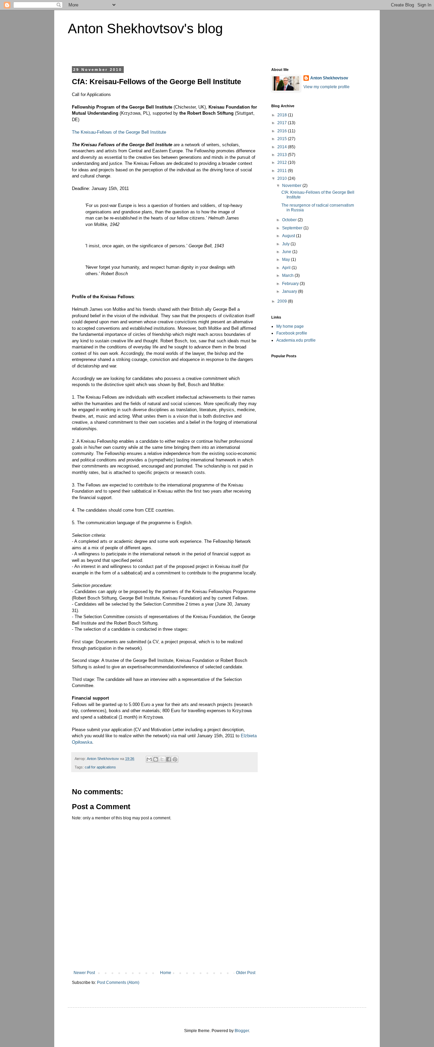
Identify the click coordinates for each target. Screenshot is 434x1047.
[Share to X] (162, 759)
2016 (282, 131)
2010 (282, 178)
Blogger (242, 1030)
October (290, 219)
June (287, 251)
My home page (290, 326)
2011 (282, 170)
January (290, 291)
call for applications (100, 767)
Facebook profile (291, 333)
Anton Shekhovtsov (329, 78)
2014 (282, 147)
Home (165, 972)
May (286, 259)
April (287, 267)
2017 (282, 122)
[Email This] (149, 759)
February (291, 283)
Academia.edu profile (296, 340)
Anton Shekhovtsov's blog (145, 28)
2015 (282, 138)
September (292, 228)
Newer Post (84, 972)
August (289, 235)
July (286, 244)
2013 (282, 154)
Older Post (245, 972)
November (292, 185)
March (288, 275)
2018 (282, 115)
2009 (282, 301)
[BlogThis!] (155, 759)
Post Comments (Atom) (118, 982)
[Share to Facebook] (168, 759)
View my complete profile (326, 86)
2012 (282, 162)
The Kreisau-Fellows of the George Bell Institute (119, 132)
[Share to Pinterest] (175, 759)
